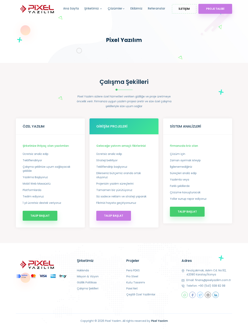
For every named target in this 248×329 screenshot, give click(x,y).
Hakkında (83, 270)
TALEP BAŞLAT (40, 216)
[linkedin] (216, 295)
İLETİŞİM (184, 9)
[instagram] (208, 295)
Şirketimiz (92, 8)
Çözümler (115, 8)
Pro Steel (132, 276)
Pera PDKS (133, 270)
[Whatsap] (185, 295)
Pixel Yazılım (159, 321)
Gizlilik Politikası (87, 282)
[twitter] (200, 295)
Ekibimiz (136, 8)
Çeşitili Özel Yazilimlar (140, 294)
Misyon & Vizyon (88, 276)
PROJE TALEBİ (215, 9)
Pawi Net (132, 288)
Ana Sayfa (71, 8)
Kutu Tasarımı (135, 282)
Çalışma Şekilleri (87, 288)
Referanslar (156, 8)
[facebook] (192, 295)
